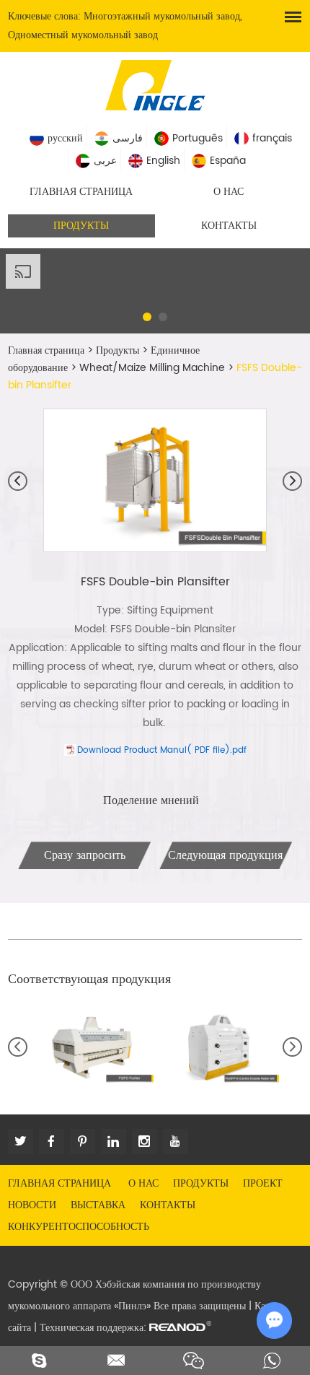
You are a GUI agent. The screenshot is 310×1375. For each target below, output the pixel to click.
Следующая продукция (225, 855)
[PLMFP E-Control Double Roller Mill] (217, 1047)
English (163, 160)
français (272, 138)
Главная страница (81, 191)
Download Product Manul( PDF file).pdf (162, 750)
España (228, 160)
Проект (263, 1183)
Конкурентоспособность (78, 1226)
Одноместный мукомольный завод (83, 35)
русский (65, 138)
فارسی (127, 138)
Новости (32, 1205)
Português (197, 138)
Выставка (98, 1205)
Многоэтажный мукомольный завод (162, 16)
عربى (105, 160)
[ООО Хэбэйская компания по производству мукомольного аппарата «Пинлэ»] (155, 83)
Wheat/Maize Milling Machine (152, 367)
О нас (228, 191)
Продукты (81, 225)
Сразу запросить (84, 855)
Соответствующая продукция (89, 979)
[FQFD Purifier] (92, 1047)
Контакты (229, 225)
